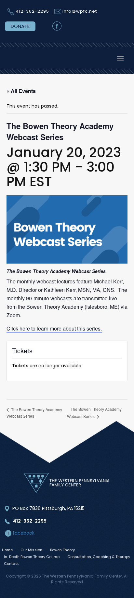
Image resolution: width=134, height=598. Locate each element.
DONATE (20, 26)
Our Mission (31, 549)
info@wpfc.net (79, 11)
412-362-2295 (32, 11)
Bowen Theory (62, 549)
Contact (11, 563)
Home (7, 549)
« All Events (21, 91)
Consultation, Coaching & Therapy (98, 556)
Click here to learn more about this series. (54, 328)
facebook (22, 533)
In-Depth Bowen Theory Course (32, 556)
